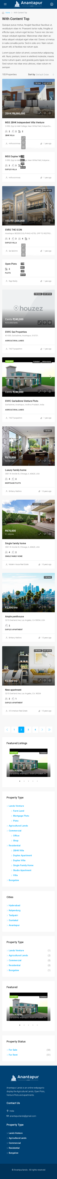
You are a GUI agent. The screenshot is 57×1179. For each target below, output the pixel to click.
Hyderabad (14, 905)
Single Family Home (23, 865)
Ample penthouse (14, 616)
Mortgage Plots (21, 816)
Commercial (15, 830)
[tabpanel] (28, 763)
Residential (14, 845)
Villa (15, 875)
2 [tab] (25, 782)
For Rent (36, 362)
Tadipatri (13, 915)
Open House (46, 362)
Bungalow (14, 880)
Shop (15, 840)
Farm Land (18, 811)
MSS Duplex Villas (14, 156)
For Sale (38, 83)
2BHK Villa (18, 850)
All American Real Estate (18, 711)
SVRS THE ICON (13, 229)
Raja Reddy (13, 281)
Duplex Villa (19, 860)
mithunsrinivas (14, 144)
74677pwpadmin (15, 349)
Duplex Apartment (22, 855)
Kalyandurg (14, 910)
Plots (15, 820)
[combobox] (45, 75)
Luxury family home (15, 470)
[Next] (42, 729)
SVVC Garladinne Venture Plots (21, 401)
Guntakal (13, 920)
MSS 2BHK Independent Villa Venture (24, 122)
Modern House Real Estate (19, 564)
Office (16, 835)
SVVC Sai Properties (16, 332)
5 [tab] (38, 782)
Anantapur (14, 925)
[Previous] (7, 729)
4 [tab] (34, 782)
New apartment (13, 689)
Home (7, 13)
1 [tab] (21, 782)
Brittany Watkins (15, 491)
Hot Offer (47, 83)
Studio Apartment (22, 870)
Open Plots (11, 263)
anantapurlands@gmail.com (23, 1116)
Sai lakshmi (13, 251)
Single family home (15, 543)
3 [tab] (29, 782)
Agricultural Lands (18, 825)
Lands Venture (16, 806)
